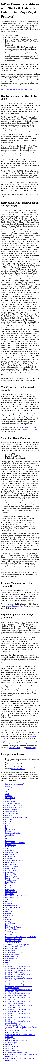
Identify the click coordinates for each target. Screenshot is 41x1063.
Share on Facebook (12, 1046)
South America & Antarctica (15, 843)
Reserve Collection (11, 905)
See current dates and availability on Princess (16, 89)
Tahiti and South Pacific (13, 803)
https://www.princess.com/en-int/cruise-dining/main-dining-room (18, 971)
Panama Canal (10, 841)
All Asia (8, 790)
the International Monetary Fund (16, 1052)
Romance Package (11, 956)
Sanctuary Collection (12, 907)
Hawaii (7, 837)
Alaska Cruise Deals (12, 943)
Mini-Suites (9, 911)
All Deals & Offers (11, 933)
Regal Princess (10, 886)
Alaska (7, 786)
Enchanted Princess (12, 878)
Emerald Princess (11, 876)
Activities (8, 919)
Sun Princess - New (12, 898)
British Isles (9, 821)
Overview (8, 858)
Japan (7, 794)
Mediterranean (10, 798)
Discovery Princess (11, 874)
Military (8, 960)
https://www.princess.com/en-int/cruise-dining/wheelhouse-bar (18, 1022)
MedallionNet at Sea (18, 769)
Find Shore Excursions (13, 864)
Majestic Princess (11, 884)
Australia (8, 800)
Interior (7, 917)
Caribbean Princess (11, 866)
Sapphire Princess (11, 892)
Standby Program (11, 950)
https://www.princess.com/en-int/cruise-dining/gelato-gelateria (18, 1006)
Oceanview (9, 915)
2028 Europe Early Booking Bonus (17, 945)
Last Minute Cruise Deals (14, 947)
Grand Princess (10, 880)
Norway (8, 831)
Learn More (9, 901)
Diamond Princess (11, 872)
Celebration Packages (12, 954)
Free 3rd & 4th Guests (13, 941)
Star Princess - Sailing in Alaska (16, 896)
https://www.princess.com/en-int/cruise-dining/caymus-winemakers (18, 1002)
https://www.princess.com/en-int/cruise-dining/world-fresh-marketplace (18, 983)
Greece (7, 823)
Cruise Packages (11, 1043)
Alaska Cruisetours (11, 788)
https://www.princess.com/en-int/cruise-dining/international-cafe (18, 979)
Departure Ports (10, 845)
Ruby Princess (10, 890)
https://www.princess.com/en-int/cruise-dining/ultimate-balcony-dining (18, 967)
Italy (6, 827)
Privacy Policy (31, 748)
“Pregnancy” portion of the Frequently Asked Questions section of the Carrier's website (21, 1028)
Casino (7, 921)
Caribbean (8, 796)
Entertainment (10, 925)
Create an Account (11, 958)
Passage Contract (14, 748)
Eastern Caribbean (11, 809)
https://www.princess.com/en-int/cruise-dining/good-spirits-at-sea (18, 1010)
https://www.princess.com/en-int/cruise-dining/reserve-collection (18, 975)
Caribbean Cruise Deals (13, 939)
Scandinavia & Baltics (13, 833)
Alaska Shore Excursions (14, 860)
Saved (7, 964)
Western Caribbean (11, 811)
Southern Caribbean (12, 813)
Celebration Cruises (12, 852)
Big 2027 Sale (10, 935)
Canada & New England (13, 807)
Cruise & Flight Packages (14, 952)
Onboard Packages (11, 929)
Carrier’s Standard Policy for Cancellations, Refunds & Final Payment (20, 1032)
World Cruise (9, 847)
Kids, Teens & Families (13, 927)
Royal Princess (10, 888)
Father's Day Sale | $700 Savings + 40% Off (20, 937)
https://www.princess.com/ (14, 784)
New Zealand (10, 802)
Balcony (8, 913)
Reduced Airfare (11, 948)
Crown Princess (10, 870)
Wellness (8, 931)
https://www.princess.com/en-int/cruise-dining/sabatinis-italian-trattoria (18, 994)
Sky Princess (9, 894)
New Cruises (9, 851)
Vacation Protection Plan (14, 606)
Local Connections (11, 862)
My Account (9, 1044)
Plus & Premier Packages (27, 427)
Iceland (7, 825)
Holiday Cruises (10, 856)
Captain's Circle (10, 1039)
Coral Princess (10, 868)
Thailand (8, 792)
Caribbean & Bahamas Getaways (16, 817)
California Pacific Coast (13, 805)
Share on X (9, 1048)
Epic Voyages (10, 854)
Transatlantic (9, 835)
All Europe (9, 819)
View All (8, 849)
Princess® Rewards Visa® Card (16, 1041)
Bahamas (8, 815)
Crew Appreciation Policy (14, 1025)
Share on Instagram (12, 1050)
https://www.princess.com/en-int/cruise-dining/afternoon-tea (18, 987)
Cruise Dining (10, 923)
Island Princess (10, 882)
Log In (7, 962)
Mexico (7, 839)
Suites (7, 909)
